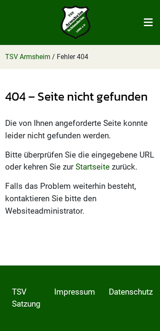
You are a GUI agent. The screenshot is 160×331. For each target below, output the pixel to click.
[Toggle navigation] (148, 22)
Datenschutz (131, 292)
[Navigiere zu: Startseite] (75, 22)
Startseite (93, 167)
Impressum (74, 292)
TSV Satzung (26, 298)
